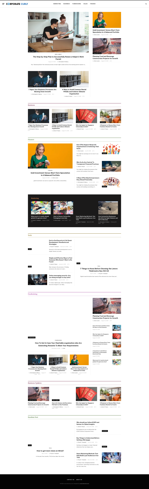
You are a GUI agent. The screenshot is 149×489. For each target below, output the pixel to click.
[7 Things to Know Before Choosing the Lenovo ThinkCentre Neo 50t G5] (99, 251)
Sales (85, 3)
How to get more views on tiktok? (50, 451)
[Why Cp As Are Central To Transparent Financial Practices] (111, 166)
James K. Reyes (68, 96)
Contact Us (70, 479)
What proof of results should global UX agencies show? (40, 217)
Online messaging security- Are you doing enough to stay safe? (60, 276)
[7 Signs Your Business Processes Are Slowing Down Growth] (42, 79)
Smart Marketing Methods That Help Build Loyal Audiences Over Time (86, 218)
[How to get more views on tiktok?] (50, 433)
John (64, 348)
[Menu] (3, 4)
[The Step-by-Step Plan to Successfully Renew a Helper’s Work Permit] (58, 32)
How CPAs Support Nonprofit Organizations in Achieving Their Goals (88, 146)
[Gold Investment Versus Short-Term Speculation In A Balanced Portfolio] (107, 20)
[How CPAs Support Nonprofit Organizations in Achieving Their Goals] (111, 148)
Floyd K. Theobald (36, 220)
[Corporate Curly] (17, 4)
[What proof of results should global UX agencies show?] (41, 207)
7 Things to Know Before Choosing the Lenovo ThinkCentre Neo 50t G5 (99, 270)
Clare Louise (97, 34)
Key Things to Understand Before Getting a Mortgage (88, 439)
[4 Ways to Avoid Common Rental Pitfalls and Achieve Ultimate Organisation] (74, 79)
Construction (97, 53)
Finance (93, 3)
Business (66, 3)
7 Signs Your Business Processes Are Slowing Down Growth (42, 91)
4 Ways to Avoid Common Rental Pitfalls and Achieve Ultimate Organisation (74, 92)
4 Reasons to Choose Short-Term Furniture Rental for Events (110, 126)
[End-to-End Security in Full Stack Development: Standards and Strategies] (37, 244)
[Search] (146, 4)
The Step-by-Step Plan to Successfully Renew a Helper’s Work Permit (58, 58)
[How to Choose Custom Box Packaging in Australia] (63, 207)
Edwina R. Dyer (80, 129)
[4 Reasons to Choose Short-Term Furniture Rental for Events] (110, 116)
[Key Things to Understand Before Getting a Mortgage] (111, 442)
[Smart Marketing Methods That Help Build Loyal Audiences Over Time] (86, 207)
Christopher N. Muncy (63, 61)
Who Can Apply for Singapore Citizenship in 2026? (85, 126)
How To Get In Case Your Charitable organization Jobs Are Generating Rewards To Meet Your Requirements (58, 344)
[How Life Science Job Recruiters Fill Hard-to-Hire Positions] (117, 328)
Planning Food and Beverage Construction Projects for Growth (105, 57)
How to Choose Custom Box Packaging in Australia (61, 217)
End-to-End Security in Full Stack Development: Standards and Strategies (60, 242)
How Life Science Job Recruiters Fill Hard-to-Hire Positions (101, 326)
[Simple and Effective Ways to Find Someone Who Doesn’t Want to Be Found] (37, 262)
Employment (32, 51)
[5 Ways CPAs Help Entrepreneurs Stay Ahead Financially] (111, 182)
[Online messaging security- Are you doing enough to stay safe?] (37, 279)
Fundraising (76, 3)
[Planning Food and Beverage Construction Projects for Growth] (107, 46)
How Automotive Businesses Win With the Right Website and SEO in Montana (108, 218)
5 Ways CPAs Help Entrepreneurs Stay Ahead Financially (88, 179)
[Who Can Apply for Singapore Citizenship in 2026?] (86, 116)
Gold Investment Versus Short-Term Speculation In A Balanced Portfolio (106, 31)
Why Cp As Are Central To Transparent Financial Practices (88, 163)
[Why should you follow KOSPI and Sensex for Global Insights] (111, 426)
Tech (30, 249)
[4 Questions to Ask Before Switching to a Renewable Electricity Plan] (117, 353)
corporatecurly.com (84, 483)
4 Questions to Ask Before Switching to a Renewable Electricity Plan (100, 352)
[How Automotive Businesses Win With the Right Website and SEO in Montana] (108, 207)
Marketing (57, 3)
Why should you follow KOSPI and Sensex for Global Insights (88, 423)
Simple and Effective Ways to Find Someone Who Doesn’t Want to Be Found (60, 260)
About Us (79, 479)
